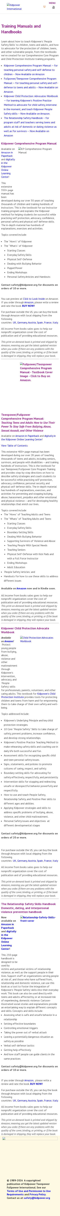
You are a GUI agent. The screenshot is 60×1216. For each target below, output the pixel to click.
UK (14, 322)
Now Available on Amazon (29, 74)
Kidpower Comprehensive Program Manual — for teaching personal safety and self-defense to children (31, 70)
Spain (40, 322)
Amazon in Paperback (7, 154)
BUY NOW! (28, 305)
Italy (55, 322)
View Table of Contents (14, 445)
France (48, 322)
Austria (32, 322)
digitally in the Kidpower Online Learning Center (8, 168)
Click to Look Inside (34, 298)
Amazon (29, 302)
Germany (22, 322)
